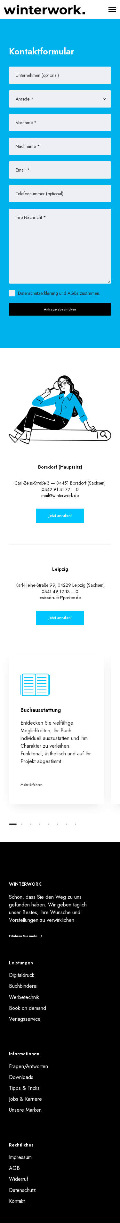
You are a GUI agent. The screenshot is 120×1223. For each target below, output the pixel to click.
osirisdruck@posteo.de (60, 597)
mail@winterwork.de (60, 495)
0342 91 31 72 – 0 (60, 489)
